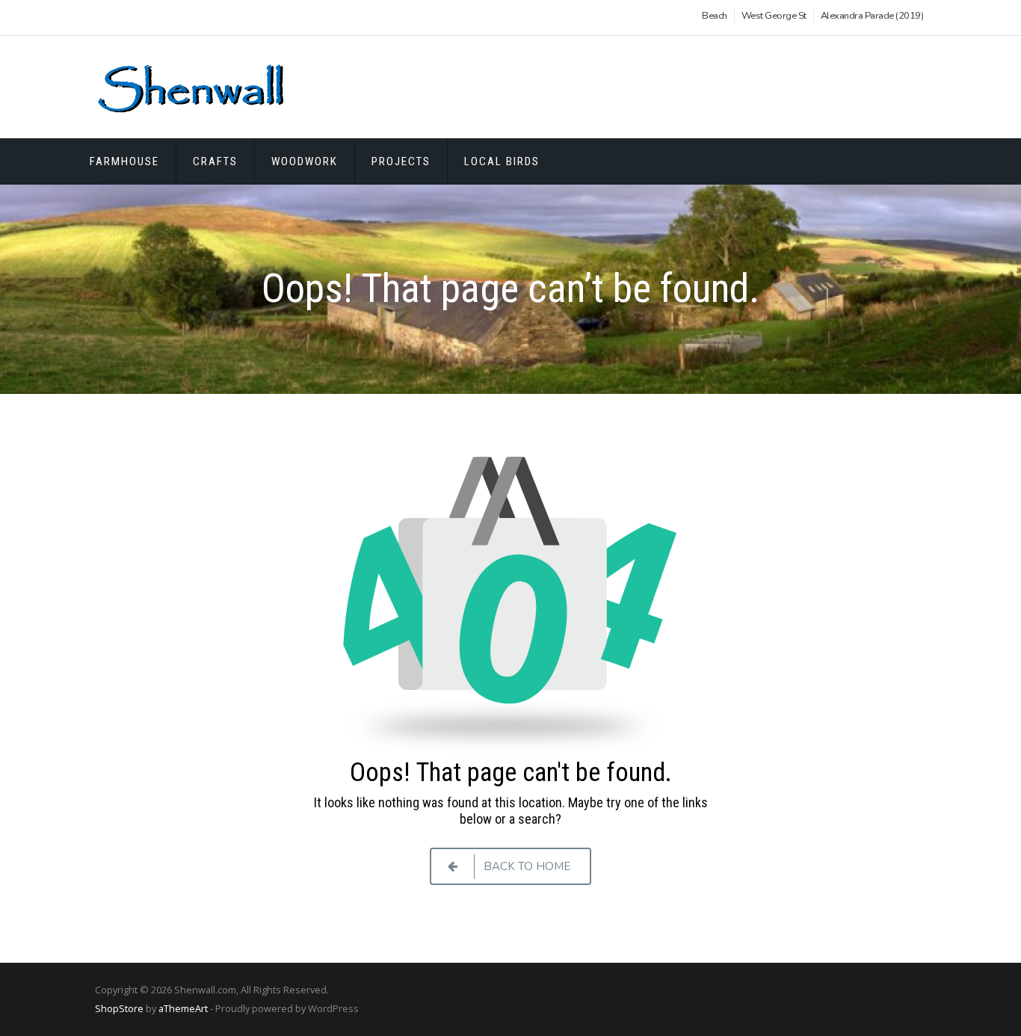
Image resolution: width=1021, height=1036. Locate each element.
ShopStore (119, 1008)
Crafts (215, 161)
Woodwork (304, 161)
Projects (401, 161)
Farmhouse (124, 161)
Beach (714, 15)
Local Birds (502, 161)
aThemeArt (183, 1008)
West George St (773, 15)
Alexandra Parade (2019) (872, 15)
